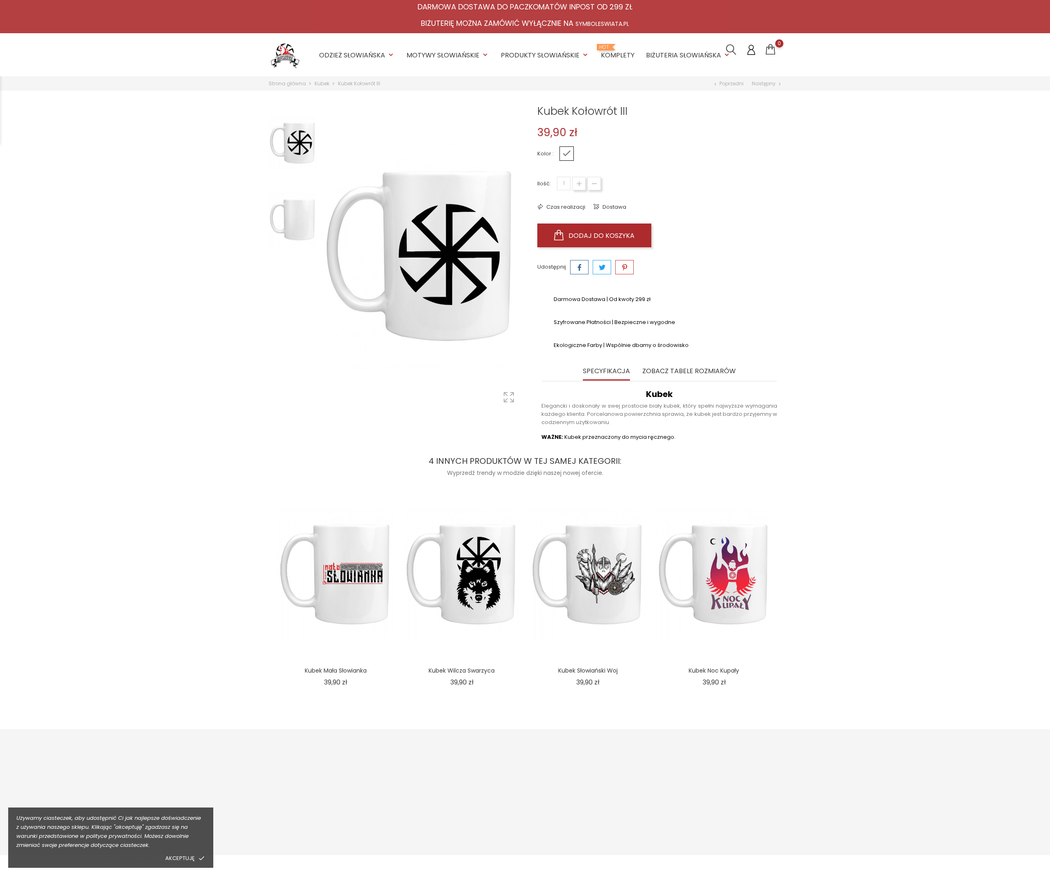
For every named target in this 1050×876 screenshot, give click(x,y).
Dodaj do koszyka (601, 235)
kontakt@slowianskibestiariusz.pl (322, 833)
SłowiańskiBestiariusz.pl (632, 806)
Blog (506, 831)
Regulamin (514, 793)
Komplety (618, 52)
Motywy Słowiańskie (447, 55)
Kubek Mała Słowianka (336, 670)
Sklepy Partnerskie (524, 819)
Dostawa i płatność (424, 781)
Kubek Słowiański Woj (588, 670)
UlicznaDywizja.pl (624, 819)
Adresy (712, 827)
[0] (770, 49)
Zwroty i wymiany (422, 793)
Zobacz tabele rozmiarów (689, 371)
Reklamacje (415, 819)
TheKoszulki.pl (620, 781)
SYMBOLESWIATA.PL (602, 24)
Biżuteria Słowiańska (688, 55)
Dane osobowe (723, 781)
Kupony (713, 840)
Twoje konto (727, 764)
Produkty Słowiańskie (545, 55)
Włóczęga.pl (618, 793)
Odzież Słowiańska (357, 55)
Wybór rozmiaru (420, 806)
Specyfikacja (606, 371)
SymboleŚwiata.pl (625, 831)
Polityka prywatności (125, 858)
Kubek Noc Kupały (714, 670)
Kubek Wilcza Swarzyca (462, 670)
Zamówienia (719, 793)
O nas (508, 781)
